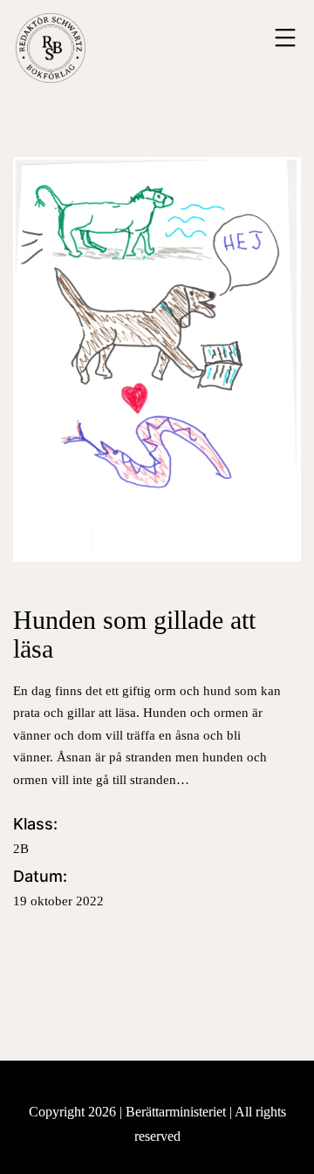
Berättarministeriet (177, 1111)
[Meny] (283, 37)
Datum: (58, 887)
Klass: (35, 835)
